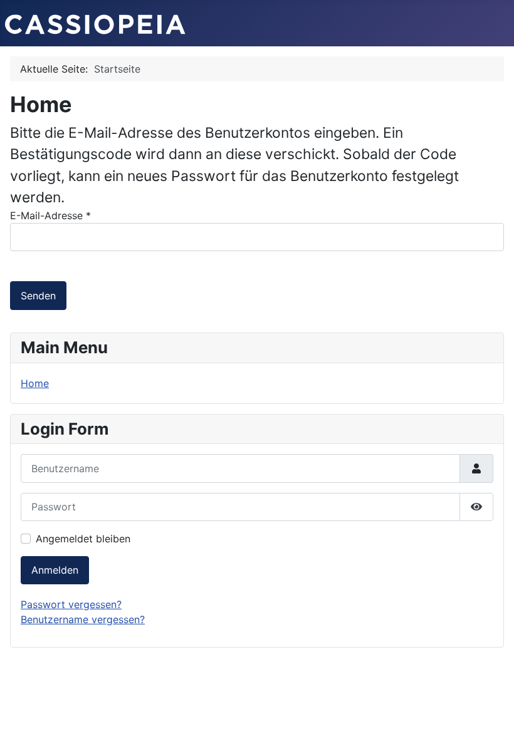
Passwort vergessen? (71, 604)
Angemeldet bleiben (83, 538)
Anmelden (54, 570)
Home (35, 383)
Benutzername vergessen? (83, 619)
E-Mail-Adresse (50, 215)
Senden (38, 295)
